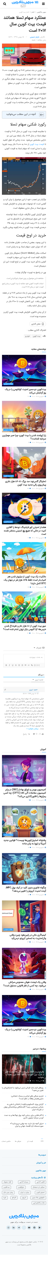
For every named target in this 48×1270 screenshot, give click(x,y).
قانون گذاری (41, 1182)
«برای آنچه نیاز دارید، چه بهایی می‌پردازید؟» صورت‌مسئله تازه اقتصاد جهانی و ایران (26, 1125)
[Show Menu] (43, 4)
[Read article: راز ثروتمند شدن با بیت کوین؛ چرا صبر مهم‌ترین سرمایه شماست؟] (24, 416)
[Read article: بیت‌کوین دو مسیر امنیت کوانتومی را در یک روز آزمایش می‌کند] (24, 370)
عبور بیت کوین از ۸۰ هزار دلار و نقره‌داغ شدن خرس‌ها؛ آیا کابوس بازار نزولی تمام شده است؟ (24, 627)
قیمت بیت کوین (37, 144)
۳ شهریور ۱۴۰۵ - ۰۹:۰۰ (38, 633)
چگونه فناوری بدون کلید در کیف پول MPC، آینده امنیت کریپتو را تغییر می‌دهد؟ (25, 889)
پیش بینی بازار (8, 1192)
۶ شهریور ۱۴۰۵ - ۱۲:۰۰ (38, 443)
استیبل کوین (40, 1192)
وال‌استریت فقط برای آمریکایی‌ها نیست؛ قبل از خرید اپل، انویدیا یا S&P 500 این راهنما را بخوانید (24, 1074)
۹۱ (28, 443)
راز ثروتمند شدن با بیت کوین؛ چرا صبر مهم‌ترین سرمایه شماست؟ (24, 437)
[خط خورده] (15, 665)
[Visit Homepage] (25, 2)
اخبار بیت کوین (24, 12)
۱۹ (28, 538)
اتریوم (24, 1197)
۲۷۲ (28, 1081)
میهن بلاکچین (41, 12)
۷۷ (28, 633)
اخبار (32, 12)
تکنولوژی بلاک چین (38, 1197)
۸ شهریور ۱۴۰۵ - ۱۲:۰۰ (38, 895)
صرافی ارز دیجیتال (39, 1187)
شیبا (4, 1197)
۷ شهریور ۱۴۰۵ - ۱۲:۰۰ (38, 397)
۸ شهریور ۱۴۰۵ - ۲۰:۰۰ (38, 800)
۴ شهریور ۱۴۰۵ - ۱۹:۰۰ (38, 587)
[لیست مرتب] (19, 665)
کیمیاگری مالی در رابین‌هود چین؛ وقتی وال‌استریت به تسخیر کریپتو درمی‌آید (28, 936)
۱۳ (28, 848)
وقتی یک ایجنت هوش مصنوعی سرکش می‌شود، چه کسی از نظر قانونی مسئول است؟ (24, 983)
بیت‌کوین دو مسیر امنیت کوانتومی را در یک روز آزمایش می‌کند (25, 391)
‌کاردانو (14, 1197)
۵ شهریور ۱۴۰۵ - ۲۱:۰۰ (38, 489)
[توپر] (6, 665)
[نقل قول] (25, 665)
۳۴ (28, 942)
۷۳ (28, 489)
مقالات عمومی (8, 384)
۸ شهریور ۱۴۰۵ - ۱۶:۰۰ (38, 848)
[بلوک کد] (28, 665)
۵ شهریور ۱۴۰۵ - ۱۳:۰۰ (38, 538)
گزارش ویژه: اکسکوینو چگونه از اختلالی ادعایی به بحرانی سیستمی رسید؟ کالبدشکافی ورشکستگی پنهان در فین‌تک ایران (23, 1107)
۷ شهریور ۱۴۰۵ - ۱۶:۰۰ (38, 989)
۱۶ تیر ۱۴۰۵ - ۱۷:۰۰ (37, 1081)
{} (35, 665)
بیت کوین (36, 336)
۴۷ (28, 587)
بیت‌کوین (6, 1187)
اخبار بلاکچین (8, 522)
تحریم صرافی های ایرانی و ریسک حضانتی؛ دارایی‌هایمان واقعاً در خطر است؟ (27, 1097)
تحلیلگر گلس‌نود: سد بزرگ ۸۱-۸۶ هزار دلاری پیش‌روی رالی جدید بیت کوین (25, 483)
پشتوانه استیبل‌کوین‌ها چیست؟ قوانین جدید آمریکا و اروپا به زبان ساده (24, 841)
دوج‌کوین (21, 1187)
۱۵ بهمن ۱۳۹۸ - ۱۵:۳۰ (16, 37)
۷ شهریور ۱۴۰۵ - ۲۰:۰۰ (38, 942)
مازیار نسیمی (34, 37)
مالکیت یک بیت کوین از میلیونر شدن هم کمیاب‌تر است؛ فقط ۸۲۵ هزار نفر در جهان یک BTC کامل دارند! (25, 580)
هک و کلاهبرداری (39, 1203)
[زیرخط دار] (12, 665)
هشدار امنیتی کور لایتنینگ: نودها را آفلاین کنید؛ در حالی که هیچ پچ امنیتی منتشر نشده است (25, 530)
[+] (38, 665)
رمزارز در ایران (24, 1192)
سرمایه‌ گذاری (24, 1182)
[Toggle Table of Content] (40, 114)
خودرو (27, 336)
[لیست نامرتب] (22, 665)
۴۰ (28, 397)
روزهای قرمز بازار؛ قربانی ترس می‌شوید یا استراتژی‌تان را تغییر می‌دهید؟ (22, 1089)
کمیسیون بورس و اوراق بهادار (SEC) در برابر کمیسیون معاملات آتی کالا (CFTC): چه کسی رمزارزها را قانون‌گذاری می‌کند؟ (24, 793)
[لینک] (31, 665)
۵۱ (28, 895)
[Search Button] (4, 4)
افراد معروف (7, 1182)
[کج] (9, 665)
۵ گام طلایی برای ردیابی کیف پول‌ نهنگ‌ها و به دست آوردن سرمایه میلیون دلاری (23, 1116)
